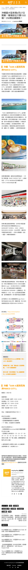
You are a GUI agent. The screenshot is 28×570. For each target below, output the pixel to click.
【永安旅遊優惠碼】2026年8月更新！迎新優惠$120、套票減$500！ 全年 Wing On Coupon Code (14, 546)
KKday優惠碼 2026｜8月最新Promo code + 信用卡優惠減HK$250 (13, 535)
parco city (4, 506)
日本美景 (13, 509)
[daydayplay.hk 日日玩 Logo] (14, 2)
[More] (26, 500)
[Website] (18, 493)
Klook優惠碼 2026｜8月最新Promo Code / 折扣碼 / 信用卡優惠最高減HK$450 (14, 530)
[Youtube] (21, 493)
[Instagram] (14, 493)
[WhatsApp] (11, 500)
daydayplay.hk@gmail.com (9, 462)
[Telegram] (18, 500)
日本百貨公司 (5, 509)
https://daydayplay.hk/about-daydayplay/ (17, 473)
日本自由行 (20, 509)
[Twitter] (16, 493)
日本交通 (16, 506)
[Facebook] (12, 493)
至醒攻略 (7, 7)
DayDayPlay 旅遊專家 (17, 21)
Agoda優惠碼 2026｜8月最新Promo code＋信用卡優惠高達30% (14, 540)
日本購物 (4, 511)
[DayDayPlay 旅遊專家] (7, 482)
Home (3, 7)
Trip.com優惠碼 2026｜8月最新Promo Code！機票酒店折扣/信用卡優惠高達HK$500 (12, 552)
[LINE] (15, 500)
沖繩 (10, 511)
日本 (10, 506)
